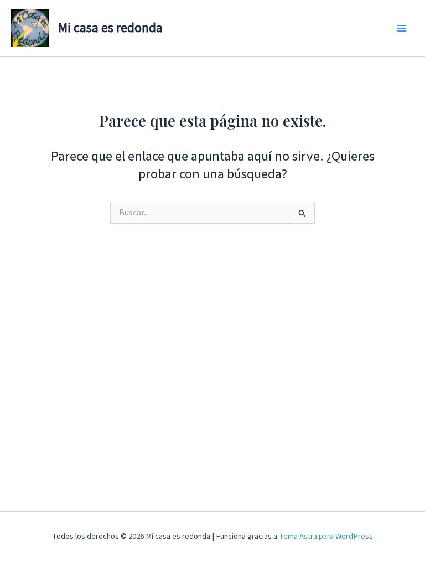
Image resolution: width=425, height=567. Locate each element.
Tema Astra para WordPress (326, 536)
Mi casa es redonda (110, 28)
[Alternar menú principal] (401, 28)
